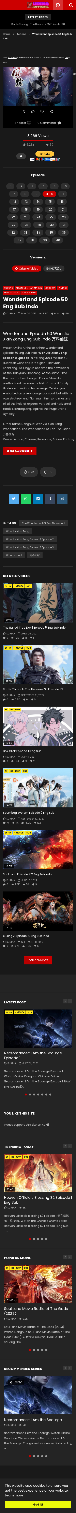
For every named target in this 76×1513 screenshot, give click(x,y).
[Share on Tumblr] (50, 499)
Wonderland (14, 555)
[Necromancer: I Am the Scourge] (38, 1395)
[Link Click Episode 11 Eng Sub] (38, 726)
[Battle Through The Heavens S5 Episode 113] (38, 664)
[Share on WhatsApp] (26, 499)
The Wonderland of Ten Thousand (43, 523)
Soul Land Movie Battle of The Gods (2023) (36, 1311)
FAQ (66, 58)
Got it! (38, 1504)
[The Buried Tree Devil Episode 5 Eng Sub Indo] (38, 603)
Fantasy (62, 288)
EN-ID (8, 586)
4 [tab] (38, 1095)
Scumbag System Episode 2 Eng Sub (28, 813)
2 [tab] (30, 1095)
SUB (28, 647)
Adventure (22, 288)
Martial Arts (11, 292)
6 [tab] (46, 1095)
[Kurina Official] (38, 5)
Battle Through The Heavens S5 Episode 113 (33, 689)
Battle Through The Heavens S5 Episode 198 (38, 24)
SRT (28, 586)
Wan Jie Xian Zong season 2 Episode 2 (30, 539)
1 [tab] (26, 1095)
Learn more (14, 1495)
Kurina (10, 313)
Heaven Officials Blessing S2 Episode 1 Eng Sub (38, 1200)
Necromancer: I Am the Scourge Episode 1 (33, 1055)
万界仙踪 (35, 555)
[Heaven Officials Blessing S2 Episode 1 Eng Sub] (38, 1173)
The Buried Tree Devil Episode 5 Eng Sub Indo (34, 628)
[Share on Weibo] (62, 499)
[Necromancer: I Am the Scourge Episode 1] (38, 1028)
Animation (36, 288)
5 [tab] (42, 1095)
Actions (21, 34)
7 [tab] (50, 1095)
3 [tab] (34, 1095)
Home (7, 34)
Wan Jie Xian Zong (17, 531)
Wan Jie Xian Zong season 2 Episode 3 (30, 547)
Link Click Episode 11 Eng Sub (22, 751)
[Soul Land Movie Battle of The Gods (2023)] (38, 1284)
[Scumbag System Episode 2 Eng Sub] (38, 787)
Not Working (12, 58)
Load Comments (38, 960)
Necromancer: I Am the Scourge (33, 1419)
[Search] (71, 5)
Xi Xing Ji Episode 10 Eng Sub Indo (26, 936)
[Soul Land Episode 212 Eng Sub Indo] (38, 849)
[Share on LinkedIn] (38, 499)
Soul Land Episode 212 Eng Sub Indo (27, 874)
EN (6, 709)
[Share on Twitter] (14, 499)
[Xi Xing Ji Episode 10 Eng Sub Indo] (38, 911)
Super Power (28, 292)
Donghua (50, 288)
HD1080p (19, 586)
